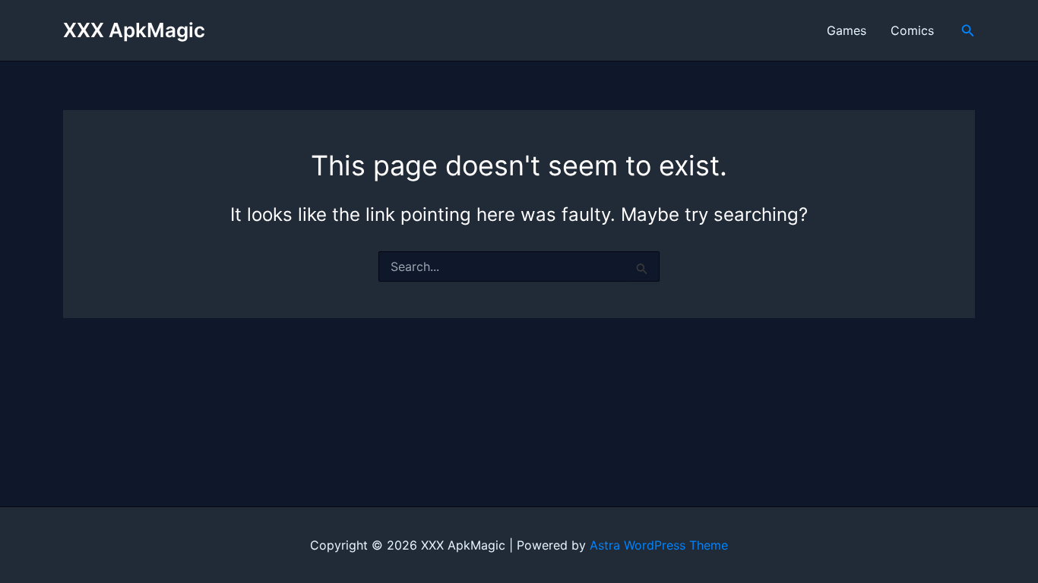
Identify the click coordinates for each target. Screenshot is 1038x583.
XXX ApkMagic (134, 30)
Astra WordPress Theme (659, 545)
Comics (912, 30)
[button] (968, 30)
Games (846, 30)
